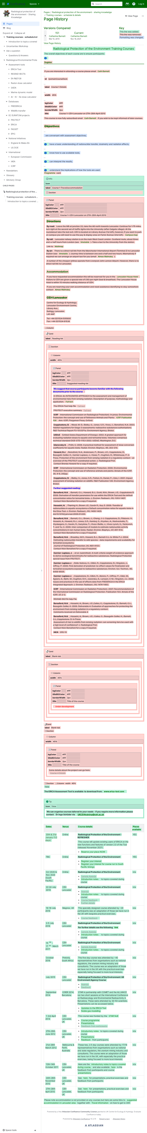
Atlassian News (119, 1119)
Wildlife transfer (18, 110)
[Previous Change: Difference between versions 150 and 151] (45, 35)
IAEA (13, 161)
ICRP (13, 166)
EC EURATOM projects (19, 115)
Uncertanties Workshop (17, 46)
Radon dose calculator (21, 83)
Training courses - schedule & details (24, 37)
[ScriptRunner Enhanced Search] (127, 4)
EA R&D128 (16, 78)
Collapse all (19, 33)
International (14, 152)
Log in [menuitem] (141, 4)
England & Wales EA (20, 143)
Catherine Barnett (57, 36)
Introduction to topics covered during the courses (32, 41)
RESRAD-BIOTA (18, 74)
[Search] (93, 4)
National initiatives (17, 138)
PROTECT (15, 120)
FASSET (14, 129)
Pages (47, 12)
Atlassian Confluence (81, 1119)
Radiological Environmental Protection (24, 60)
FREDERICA (16, 106)
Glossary (10, 175)
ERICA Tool (16, 69)
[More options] (143, 16)
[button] (3, 4)
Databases (14, 101)
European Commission (21, 157)
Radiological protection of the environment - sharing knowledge (82, 12)
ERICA (14, 124)
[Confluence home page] (16, 4)
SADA (13, 87)
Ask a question (13, 51)
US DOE (14, 147)
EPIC (13, 134)
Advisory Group (13, 180)
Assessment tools (17, 64)
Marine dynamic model (21, 92)
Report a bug (104, 1119)
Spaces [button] (33, 4)
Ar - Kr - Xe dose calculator (23, 97)
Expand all (8, 33)
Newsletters (12, 170)
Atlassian (94, 1125)
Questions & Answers (18, 55)
